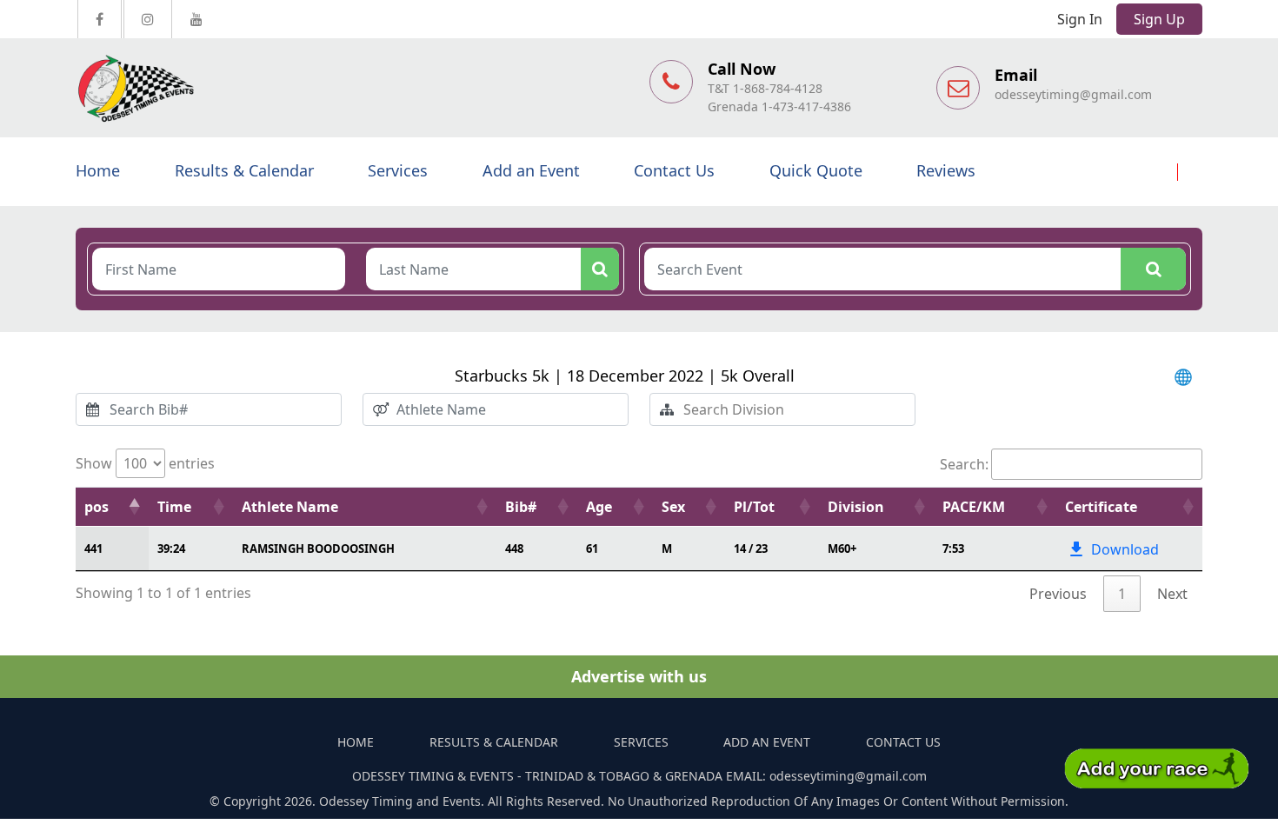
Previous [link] (1058, 593)
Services (398, 170)
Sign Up (1159, 19)
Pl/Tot (754, 506)
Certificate (1101, 506)
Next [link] (1172, 593)
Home (98, 170)
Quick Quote (815, 170)
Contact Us (674, 170)
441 (93, 548)
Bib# (520, 506)
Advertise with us (639, 676)
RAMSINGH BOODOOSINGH (318, 548)
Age (599, 506)
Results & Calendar (244, 170)
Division (856, 506)
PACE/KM (973, 506)
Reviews (945, 170)
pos (96, 506)
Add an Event (531, 170)
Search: (964, 464)
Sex (673, 506)
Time (174, 506)
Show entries (145, 463)
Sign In (1079, 19)
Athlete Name (290, 506)
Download (1125, 549)
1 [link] (1122, 593)
